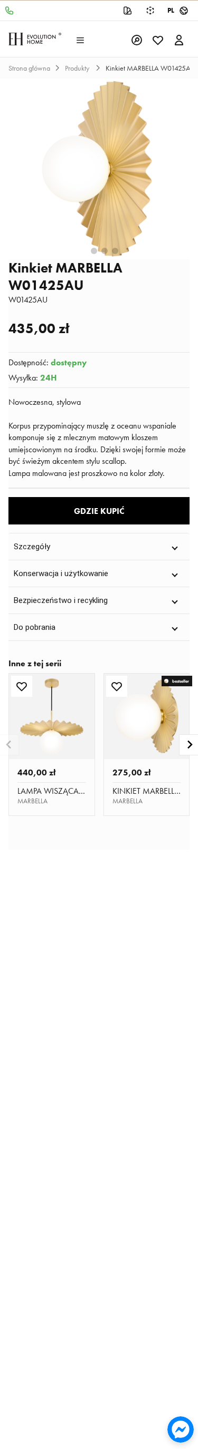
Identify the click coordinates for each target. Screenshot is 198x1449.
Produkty (78, 68)
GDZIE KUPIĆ (99, 511)
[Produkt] (52, 716)
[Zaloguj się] (179, 39)
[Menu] (80, 39)
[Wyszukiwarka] (136, 39)
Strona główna (29, 68)
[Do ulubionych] (21, 686)
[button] (99, 546)
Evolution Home (34, 39)
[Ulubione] (157, 39)
